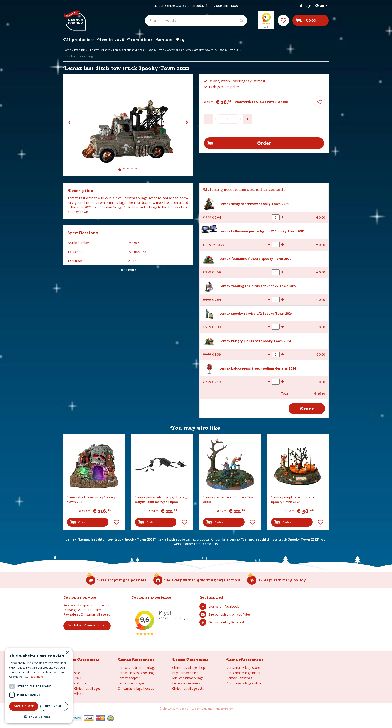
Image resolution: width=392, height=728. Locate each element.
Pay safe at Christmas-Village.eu (86, 614)
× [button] (67, 652)
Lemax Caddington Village (137, 667)
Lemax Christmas (239, 678)
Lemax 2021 (72, 678)
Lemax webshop (75, 683)
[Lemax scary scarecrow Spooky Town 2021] (209, 203)
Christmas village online (244, 683)
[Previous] (69, 122)
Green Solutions (202, 709)
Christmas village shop (188, 667)
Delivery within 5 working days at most (202, 580)
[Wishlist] (283, 20)
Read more (128, 270)
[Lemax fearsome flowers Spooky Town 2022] (209, 259)
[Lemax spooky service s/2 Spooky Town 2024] (209, 314)
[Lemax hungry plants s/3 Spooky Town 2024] (209, 341)
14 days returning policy (282, 580)
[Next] (187, 122)
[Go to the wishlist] (283, 20)
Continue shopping (79, 56)
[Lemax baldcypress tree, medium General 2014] (209, 368)
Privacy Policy (224, 709)
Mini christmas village (187, 678)
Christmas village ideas (243, 673)
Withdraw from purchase (87, 625)
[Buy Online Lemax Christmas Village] (74, 17)
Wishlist (116, 522)
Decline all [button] (54, 706)
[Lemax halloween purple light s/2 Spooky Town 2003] (209, 229)
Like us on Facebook (223, 606)
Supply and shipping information (86, 605)
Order (82, 522)
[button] (38, 716)
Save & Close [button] (23, 706)
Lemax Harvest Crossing (136, 673)
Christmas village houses (136, 688)
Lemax (68, 667)
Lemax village (73, 693)
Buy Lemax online (185, 673)
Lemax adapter (129, 678)
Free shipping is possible (122, 580)
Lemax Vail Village (131, 683)
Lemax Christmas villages (81, 688)
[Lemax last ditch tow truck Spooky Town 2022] (128, 125)
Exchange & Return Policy (82, 610)
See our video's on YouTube (229, 614)
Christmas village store (243, 667)
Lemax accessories (186, 683)
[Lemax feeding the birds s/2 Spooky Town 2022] (209, 286)
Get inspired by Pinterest (226, 622)
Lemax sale (71, 673)
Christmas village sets (188, 688)
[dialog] (39, 685)
